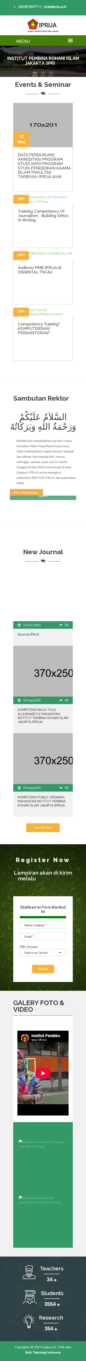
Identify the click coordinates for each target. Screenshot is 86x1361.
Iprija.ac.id (49, 1347)
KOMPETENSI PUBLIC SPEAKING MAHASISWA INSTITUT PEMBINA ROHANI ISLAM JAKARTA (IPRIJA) (41, 801)
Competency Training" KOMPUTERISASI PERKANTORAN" (39, 328)
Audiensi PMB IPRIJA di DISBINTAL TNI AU (39, 269)
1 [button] (36, 73)
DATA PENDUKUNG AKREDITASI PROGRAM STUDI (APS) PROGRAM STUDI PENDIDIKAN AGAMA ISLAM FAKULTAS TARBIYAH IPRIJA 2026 (44, 165)
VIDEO (23, 1009)
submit (43, 969)
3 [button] (52, 73)
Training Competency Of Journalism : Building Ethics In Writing (43, 215)
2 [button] (44, 73)
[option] (43, 61)
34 (66, 625)
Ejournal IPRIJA (28, 634)
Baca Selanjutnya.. (26, 492)
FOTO (49, 1003)
